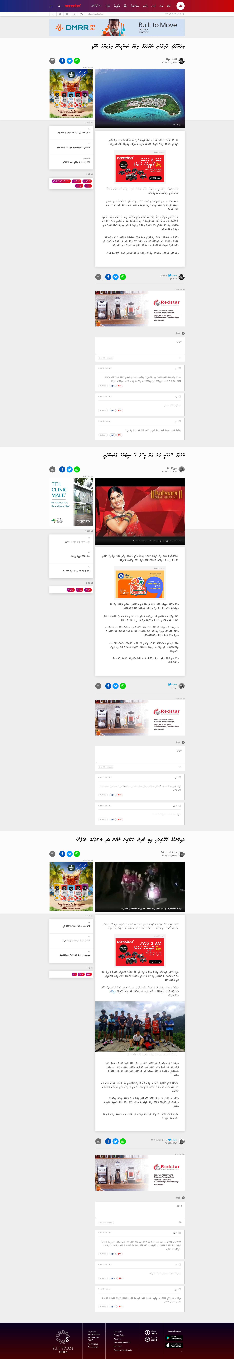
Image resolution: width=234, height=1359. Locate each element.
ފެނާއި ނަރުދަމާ (79, 186)
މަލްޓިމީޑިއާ (117, 6)
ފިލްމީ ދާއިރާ (79, 590)
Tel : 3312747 (93, 1344)
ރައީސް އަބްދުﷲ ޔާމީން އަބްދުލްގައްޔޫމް (61, 181)
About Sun (118, 1346)
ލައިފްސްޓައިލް (135, 6)
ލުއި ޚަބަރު (81, 974)
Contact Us (118, 1331)
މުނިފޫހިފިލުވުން (70, 590)
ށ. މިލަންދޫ (88, 186)
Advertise (117, 1339)
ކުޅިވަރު (153, 6)
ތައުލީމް (108, 6)
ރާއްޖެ (168, 6)
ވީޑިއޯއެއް (112, 991)
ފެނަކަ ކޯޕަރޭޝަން (87, 181)
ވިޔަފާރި (145, 6)
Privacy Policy (119, 1335)
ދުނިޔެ (161, 6)
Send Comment (105, 358)
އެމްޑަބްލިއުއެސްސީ (76, 181)
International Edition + (96, 14)
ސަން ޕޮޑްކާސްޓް (96, 6)
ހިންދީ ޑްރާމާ (88, 590)
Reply (103, 386)
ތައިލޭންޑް (88, 974)
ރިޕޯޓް (125, 6)
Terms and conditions (122, 1343)
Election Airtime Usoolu (123, 1350)
